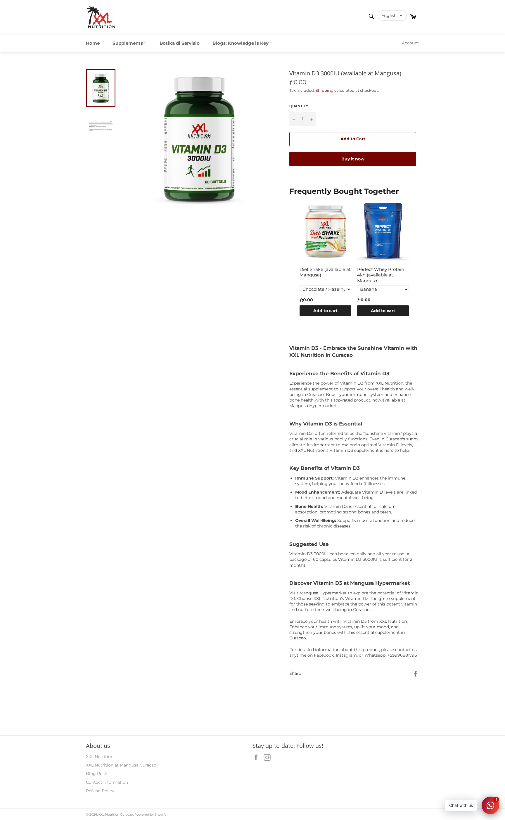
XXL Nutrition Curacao (115, 814)
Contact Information (107, 782)
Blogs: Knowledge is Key (241, 43)
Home (93, 43)
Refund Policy (100, 790)
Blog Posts (97, 773)
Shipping (324, 90)
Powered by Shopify (150, 814)
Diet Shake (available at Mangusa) (325, 272)
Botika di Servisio (180, 43)
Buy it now (352, 159)
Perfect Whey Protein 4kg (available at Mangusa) (380, 275)
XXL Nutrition (99, 756)
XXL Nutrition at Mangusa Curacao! (122, 765)
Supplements (128, 43)
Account (410, 43)
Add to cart (325, 310)
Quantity (298, 106)
